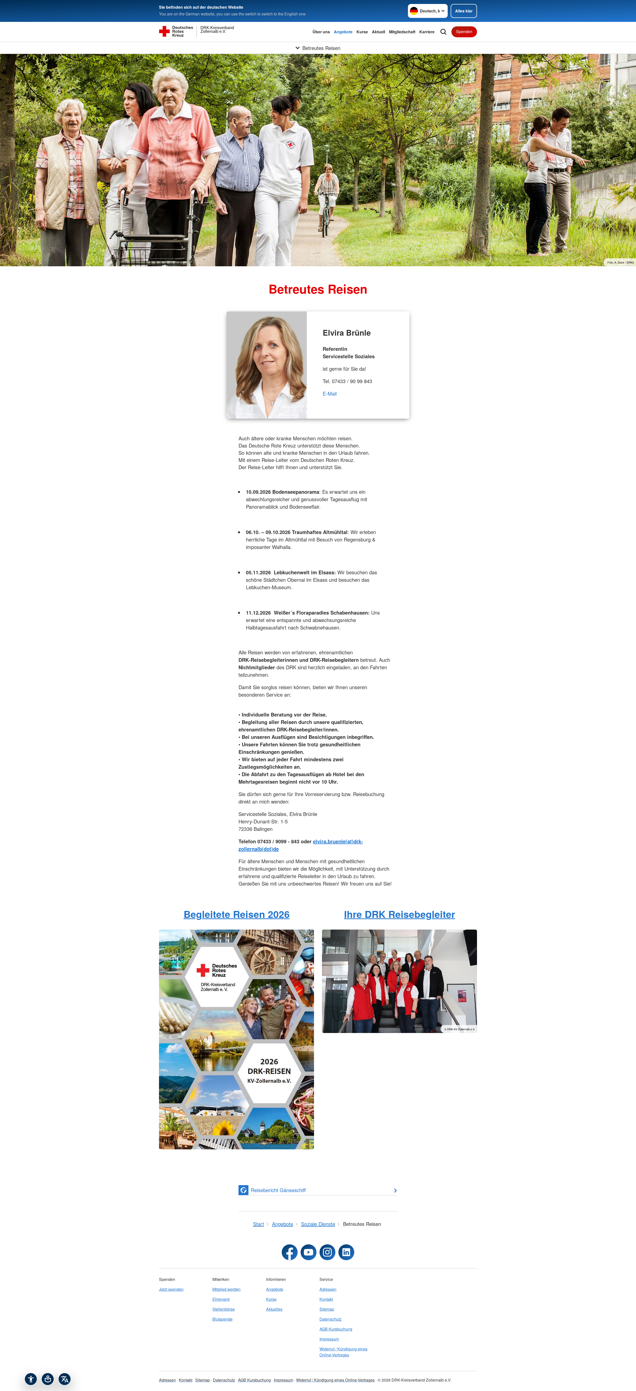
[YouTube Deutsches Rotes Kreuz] (309, 1252)
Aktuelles (274, 1309)
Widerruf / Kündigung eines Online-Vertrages (343, 1352)
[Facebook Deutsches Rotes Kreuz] (290, 1252)
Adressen (327, 1289)
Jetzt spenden (171, 1289)
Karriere (427, 32)
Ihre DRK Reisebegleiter (399, 914)
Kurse (362, 32)
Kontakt (326, 1299)
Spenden (464, 31)
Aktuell (378, 32)
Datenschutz (330, 1319)
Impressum (329, 1339)
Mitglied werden (226, 1289)
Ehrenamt (221, 1299)
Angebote (343, 32)
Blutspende (222, 1319)
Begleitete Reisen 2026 (237, 914)
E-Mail (330, 393)
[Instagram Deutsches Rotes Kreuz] (327, 1252)
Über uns (321, 32)
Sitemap (326, 1309)
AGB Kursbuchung (335, 1329)
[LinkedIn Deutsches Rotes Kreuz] (346, 1252)
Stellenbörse (223, 1309)
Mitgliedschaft (402, 32)
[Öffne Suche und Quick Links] (443, 32)
